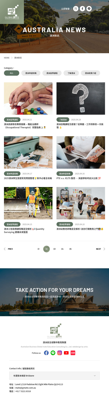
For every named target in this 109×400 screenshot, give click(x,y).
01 (38, 249)
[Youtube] (66, 353)
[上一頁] (8, 249)
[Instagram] (59, 353)
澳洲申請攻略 (30, 73)
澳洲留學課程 (52, 73)
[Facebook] (82, 8)
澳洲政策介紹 (90, 73)
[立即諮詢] (75, 8)
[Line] (89, 8)
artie (86, 346)
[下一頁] (100, 249)
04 (62, 249)
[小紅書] (73, 353)
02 (46, 249)
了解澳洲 (71, 73)
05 (70, 249)
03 (54, 249)
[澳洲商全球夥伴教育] (12, 12)
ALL (11, 73)
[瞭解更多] (28, 105)
